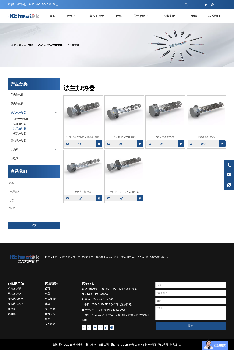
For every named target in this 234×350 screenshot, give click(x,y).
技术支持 (50, 314)
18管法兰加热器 (165, 137)
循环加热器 (19, 123)
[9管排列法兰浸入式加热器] (124, 165)
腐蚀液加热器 (18, 140)
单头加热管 (17, 94)
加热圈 (14, 149)
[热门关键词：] (186, 4)
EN (206, 4)
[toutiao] (112, 327)
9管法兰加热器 (206, 137)
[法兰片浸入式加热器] (124, 110)
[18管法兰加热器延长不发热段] (83, 110)
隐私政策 (175, 344)
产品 (47, 293)
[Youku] (89, 327)
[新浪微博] (84, 327)
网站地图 (163, 344)
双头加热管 (17, 103)
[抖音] (106, 327)
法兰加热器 (19, 128)
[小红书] (100, 327)
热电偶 (14, 158)
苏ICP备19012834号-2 (124, 344)
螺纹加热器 (19, 133)
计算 (47, 303)
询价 (80, 143)
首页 (47, 288)
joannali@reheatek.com (112, 309)
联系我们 (50, 324)
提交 (34, 225)
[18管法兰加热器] (165, 110)
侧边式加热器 (20, 119)
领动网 (152, 344)
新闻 (47, 319)
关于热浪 (50, 308)
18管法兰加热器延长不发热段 (83, 137)
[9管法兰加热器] (206, 110)
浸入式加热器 (18, 112)
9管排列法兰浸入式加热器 (124, 191)
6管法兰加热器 (83, 191)
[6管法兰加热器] (83, 165)
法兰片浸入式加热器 (124, 137)
